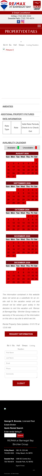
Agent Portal (20, 465)
